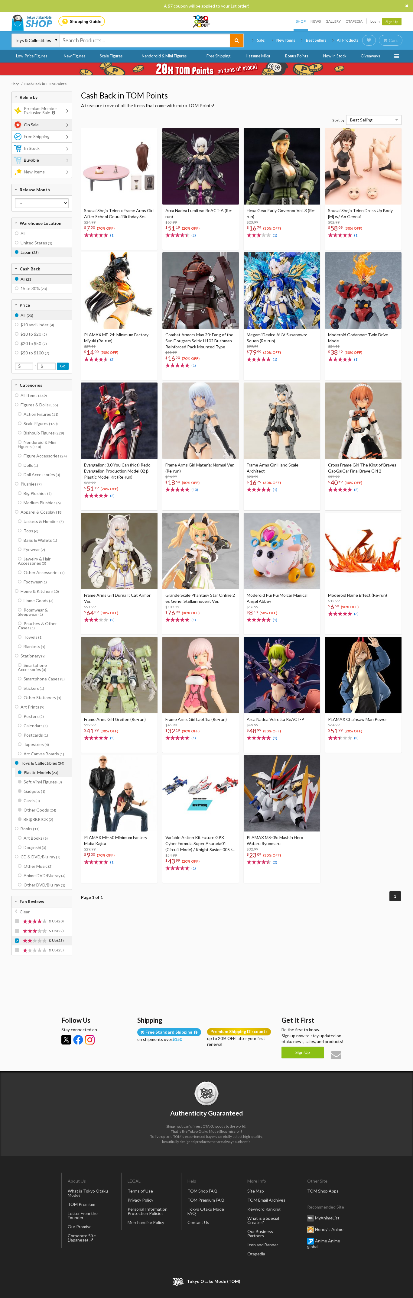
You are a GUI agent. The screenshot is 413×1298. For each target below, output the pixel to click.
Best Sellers (316, 40)
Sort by (338, 120)
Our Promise (80, 1226)
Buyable (31, 160)
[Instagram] (90, 1040)
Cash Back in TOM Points (124, 95)
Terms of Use (140, 1190)
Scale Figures (111, 55)
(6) (356, 614)
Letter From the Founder (83, 1215)
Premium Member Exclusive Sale (40, 110)
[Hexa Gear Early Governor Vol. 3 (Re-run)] (282, 166)
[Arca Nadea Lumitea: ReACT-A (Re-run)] (200, 166)
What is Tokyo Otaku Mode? (88, 1193)
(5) (112, 738)
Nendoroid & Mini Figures (164, 55)
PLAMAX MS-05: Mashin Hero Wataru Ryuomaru (275, 840)
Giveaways (370, 55)
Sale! (261, 40)
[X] (66, 1040)
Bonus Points (296, 55)
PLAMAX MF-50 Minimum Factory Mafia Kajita (115, 840)
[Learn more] (52, 112)
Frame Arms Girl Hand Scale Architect (272, 467)
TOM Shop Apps (323, 1190)
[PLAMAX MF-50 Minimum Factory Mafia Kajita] (119, 793)
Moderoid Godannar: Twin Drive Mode (358, 337)
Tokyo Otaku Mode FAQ (205, 1211)
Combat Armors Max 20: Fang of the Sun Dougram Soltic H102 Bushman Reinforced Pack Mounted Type (199, 340)
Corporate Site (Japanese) (82, 1237)
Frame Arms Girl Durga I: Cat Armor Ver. (117, 598)
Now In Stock (334, 55)
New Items (285, 40)
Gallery (333, 21)
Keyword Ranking (264, 1209)
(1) (112, 235)
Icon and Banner (262, 1244)
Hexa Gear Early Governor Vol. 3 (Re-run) (281, 213)
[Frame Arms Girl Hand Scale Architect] (282, 421)
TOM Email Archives (266, 1200)
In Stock (32, 148)
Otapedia (354, 21)
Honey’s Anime (329, 1229)
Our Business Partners (260, 1233)
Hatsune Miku (258, 55)
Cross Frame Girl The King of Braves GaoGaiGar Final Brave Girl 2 (362, 467)
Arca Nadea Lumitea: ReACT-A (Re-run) (199, 213)
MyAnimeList (327, 1217)
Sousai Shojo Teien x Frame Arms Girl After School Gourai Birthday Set (119, 213)
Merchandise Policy (146, 1222)
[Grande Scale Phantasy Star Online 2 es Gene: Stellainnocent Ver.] (200, 551)
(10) (194, 489)
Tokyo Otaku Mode (202, 21)
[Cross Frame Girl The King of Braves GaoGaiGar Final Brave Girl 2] (363, 421)
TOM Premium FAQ (205, 1200)
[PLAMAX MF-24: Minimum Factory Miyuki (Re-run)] (119, 290)
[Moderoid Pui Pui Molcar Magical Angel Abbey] (282, 551)
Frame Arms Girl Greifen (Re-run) (115, 719)
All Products (347, 40)
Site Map (255, 1190)
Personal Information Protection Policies (147, 1211)
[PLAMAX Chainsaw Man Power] (363, 675)
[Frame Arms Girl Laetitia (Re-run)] (200, 675)
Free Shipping (218, 55)
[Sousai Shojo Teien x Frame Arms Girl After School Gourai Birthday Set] (119, 166)
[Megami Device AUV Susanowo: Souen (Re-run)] (282, 290)
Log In (375, 21)
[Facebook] (78, 1040)
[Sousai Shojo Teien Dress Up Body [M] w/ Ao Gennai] (363, 166)
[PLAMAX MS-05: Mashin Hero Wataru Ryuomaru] (282, 793)
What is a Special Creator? (263, 1220)
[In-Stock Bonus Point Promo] (206, 69)
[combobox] (145, 40)
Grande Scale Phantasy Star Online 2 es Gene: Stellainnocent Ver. (200, 598)
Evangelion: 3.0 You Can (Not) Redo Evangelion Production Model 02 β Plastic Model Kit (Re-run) (117, 470)
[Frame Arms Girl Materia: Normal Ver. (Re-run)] (200, 421)
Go (62, 366)
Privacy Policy (140, 1200)
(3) (356, 738)
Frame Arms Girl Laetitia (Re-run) (196, 719)
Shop (301, 21)
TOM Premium (81, 1204)
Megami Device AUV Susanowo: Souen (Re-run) (277, 337)
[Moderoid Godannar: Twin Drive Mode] (363, 290)
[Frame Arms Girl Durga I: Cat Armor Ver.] (119, 551)
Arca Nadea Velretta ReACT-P (275, 719)
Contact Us (198, 1222)
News (316, 21)
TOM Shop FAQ (202, 1190)
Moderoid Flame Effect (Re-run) (357, 595)
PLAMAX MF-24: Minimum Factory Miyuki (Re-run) (116, 337)
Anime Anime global (323, 1243)
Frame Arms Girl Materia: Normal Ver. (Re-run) (199, 467)
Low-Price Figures (31, 55)
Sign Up (391, 21)
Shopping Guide (85, 21)
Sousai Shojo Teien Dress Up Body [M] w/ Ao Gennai (360, 213)
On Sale (31, 124)
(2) (193, 235)
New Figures (74, 55)
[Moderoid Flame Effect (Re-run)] (363, 551)
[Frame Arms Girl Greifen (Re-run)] (119, 675)
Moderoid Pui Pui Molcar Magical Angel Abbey (277, 598)
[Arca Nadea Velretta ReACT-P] (282, 675)
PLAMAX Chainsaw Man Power (357, 719)
